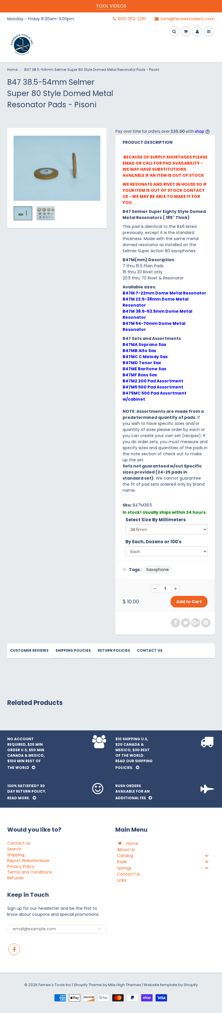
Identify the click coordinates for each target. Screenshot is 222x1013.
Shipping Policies (73, 650)
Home (12, 69)
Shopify (81, 985)
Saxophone (157, 569)
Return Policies (114, 650)
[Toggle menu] (206, 855)
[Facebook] (14, 949)
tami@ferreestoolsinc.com (187, 19)
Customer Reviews (29, 650)
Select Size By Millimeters (155, 520)
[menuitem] (165, 843)
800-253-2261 (132, 19)
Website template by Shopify (171, 985)
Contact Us (149, 650)
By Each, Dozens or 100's (153, 542)
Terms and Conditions (29, 872)
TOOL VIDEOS (111, 6)
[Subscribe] (99, 928)
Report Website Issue (28, 860)
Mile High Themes (124, 985)
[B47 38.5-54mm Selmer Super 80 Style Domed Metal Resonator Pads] (57, 168)
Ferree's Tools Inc (54, 985)
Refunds (15, 878)
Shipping (15, 855)
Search (14, 849)
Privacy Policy (20, 866)
